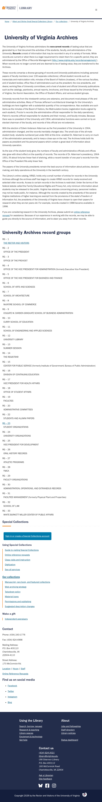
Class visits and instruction (17, 559)
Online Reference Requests (15, 673)
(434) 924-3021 (47, 752)
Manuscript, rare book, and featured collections (27, 582)
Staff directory (68, 729)
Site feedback (45, 778)
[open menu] (97, 10)
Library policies (68, 733)
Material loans (12, 596)
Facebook (12, 685)
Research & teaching (29, 729)
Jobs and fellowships (71, 726)
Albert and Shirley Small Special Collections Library (32, 21)
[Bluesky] (41, 785)
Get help (23, 740)
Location (6, 668)
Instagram (12, 696)
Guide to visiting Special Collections (22, 550)
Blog (10, 702)
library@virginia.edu (48, 756)
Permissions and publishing (18, 601)
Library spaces (26, 733)
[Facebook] (48, 785)
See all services (12, 569)
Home (7, 21)
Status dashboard (69, 740)
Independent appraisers (16, 619)
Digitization (10, 564)
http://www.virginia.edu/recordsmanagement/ (74, 60)
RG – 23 (6, 423)
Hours (15, 668)
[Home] (16, 8)
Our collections (61, 21)
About (65, 720)
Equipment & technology (30, 736)
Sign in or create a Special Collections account (27, 536)
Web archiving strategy (15, 587)
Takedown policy (12, 591)
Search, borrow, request (30, 726)
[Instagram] (54, 785)
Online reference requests (17, 555)
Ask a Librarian (46, 775)
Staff (23, 668)
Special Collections (15, 522)
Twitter (11, 691)
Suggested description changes (20, 606)
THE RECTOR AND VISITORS (16, 243)
